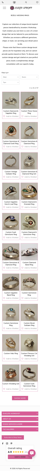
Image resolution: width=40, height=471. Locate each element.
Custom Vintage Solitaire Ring (11, 172)
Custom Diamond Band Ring (29, 263)
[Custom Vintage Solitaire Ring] (10, 161)
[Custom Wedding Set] (10, 373)
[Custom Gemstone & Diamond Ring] (29, 130)
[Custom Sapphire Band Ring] (10, 282)
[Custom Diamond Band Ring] (29, 251)
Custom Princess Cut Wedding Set (29, 354)
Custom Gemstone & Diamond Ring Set (29, 172)
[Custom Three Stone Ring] (29, 100)
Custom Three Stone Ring (29, 112)
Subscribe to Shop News (13, 437)
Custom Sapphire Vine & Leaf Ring (10, 203)
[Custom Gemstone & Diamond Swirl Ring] (10, 130)
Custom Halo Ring (11, 353)
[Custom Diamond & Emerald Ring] (29, 191)
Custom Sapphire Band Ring (10, 294)
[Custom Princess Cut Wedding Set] (29, 342)
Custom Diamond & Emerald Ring (29, 203)
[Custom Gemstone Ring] (29, 282)
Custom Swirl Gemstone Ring (11, 233)
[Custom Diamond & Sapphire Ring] (10, 100)
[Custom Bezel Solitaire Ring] (29, 312)
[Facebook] (3, 443)
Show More (20, 398)
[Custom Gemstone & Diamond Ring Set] (29, 161)
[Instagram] (7, 443)
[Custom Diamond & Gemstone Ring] (29, 221)
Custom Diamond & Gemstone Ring (29, 233)
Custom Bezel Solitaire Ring (29, 324)
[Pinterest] (11, 443)
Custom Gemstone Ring (29, 294)
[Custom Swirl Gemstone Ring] (10, 221)
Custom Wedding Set (10, 384)
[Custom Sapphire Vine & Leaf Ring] (10, 191)
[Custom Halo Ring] (10, 342)
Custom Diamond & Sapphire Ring (10, 112)
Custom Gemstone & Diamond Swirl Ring (11, 142)
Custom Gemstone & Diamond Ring (29, 142)
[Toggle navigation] (4, 8)
